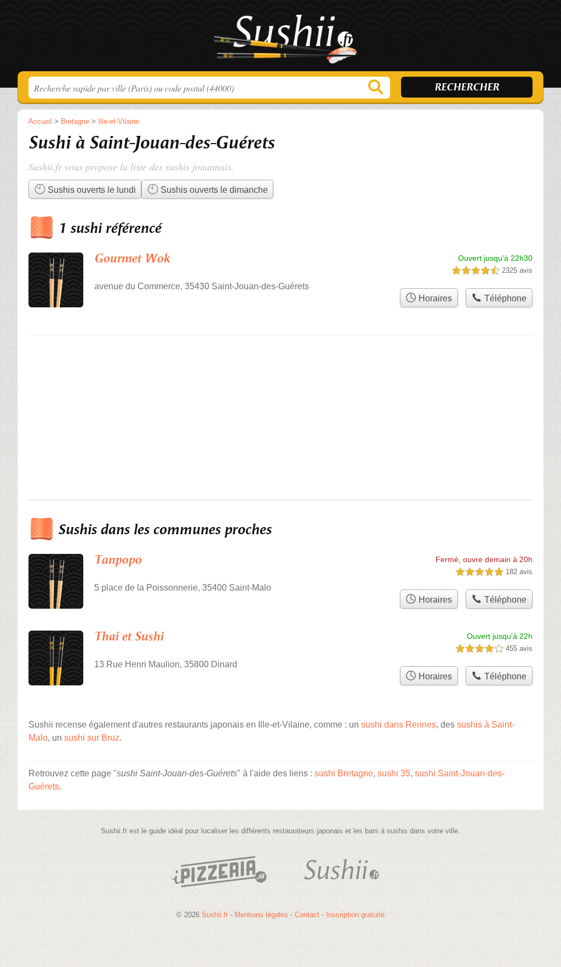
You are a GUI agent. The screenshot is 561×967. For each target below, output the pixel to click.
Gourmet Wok (132, 259)
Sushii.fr (280, 39)
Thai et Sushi (128, 637)
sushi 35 (393, 773)
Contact (307, 915)
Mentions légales (261, 915)
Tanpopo (117, 560)
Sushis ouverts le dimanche (213, 189)
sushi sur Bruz (91, 737)
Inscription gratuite (355, 915)
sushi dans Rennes (398, 724)
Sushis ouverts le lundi (90, 189)
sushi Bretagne (343, 773)
